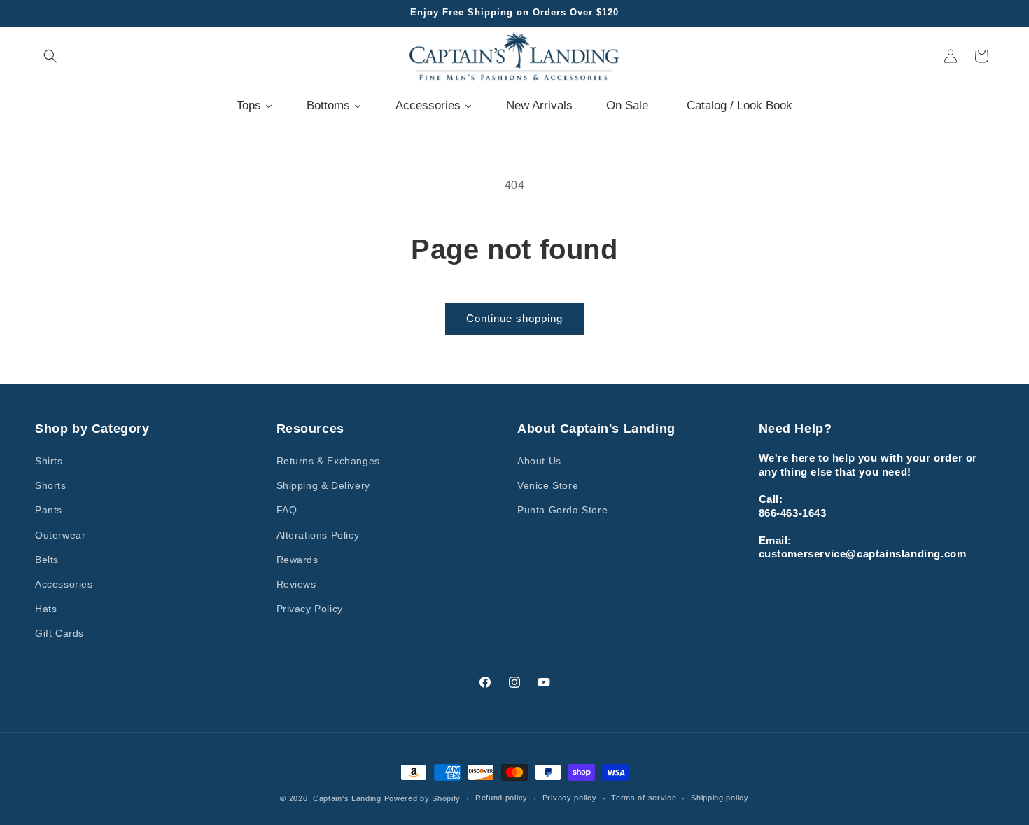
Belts (47, 559)
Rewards (297, 559)
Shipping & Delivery (323, 485)
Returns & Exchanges (328, 460)
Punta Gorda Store (562, 509)
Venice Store (547, 485)
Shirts (49, 460)
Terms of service (643, 797)
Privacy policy (569, 797)
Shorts (50, 485)
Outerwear (60, 535)
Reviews (296, 584)
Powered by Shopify (422, 798)
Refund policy (501, 797)
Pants (48, 509)
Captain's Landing (347, 798)
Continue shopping (514, 318)
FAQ (287, 509)
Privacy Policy (309, 608)
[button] (50, 56)
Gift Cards (59, 633)
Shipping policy (720, 797)
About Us (539, 460)
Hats (46, 608)
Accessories (64, 584)
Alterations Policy (318, 535)
